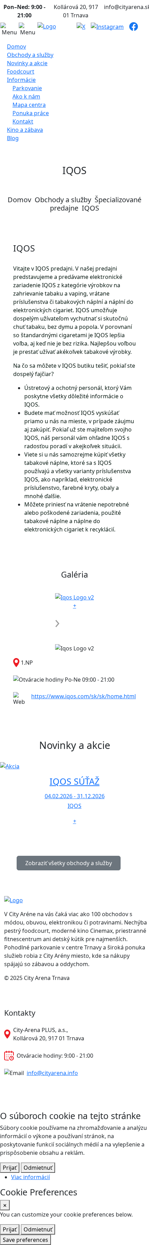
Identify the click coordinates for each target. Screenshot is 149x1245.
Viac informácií (30, 1177)
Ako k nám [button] (26, 96)
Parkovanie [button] (27, 88)
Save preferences (25, 1240)
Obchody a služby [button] (30, 55)
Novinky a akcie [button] (27, 63)
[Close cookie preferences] (5, 1205)
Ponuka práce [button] (30, 113)
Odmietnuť (38, 1167)
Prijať (10, 1167)
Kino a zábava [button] (25, 130)
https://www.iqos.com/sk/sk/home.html (83, 696)
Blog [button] (13, 138)
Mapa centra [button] (29, 105)
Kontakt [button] (22, 121)
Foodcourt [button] (20, 71)
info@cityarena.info (52, 1073)
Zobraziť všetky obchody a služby (68, 863)
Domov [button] (16, 46)
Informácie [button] (21, 80)
